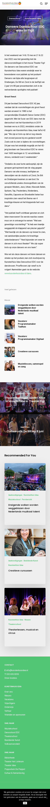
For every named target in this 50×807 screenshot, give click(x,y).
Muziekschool (14, 499)
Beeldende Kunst (31, 561)
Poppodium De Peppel (14, 769)
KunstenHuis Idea (33, 18)
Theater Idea (10, 765)
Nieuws (27, 620)
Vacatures (8, 699)
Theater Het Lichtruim (14, 761)
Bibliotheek (9, 757)
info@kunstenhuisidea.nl (17, 670)
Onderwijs (8, 707)
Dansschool (14, 18)
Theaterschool (14, 624)
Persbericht (27, 499)
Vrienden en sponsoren (14, 715)
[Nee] (47, 798)
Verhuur (7, 711)
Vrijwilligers (9, 703)
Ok (25, 803)
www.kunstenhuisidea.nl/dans (17, 273)
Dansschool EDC (11, 732)
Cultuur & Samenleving (14, 773)
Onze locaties (10, 678)
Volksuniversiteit (12, 744)
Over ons (8, 692)
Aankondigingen (15, 495)
